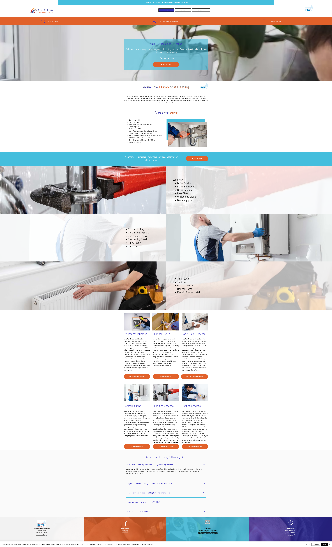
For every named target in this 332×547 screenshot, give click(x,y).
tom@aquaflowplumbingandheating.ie (207, 532)
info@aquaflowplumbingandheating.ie (172, 2)
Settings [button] (308, 544)
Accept (324, 544)
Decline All (316, 544)
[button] (183, 10)
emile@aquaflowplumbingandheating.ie (207, 533)
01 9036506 (156, 2)
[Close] (330, 544)
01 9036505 (147, 2)
